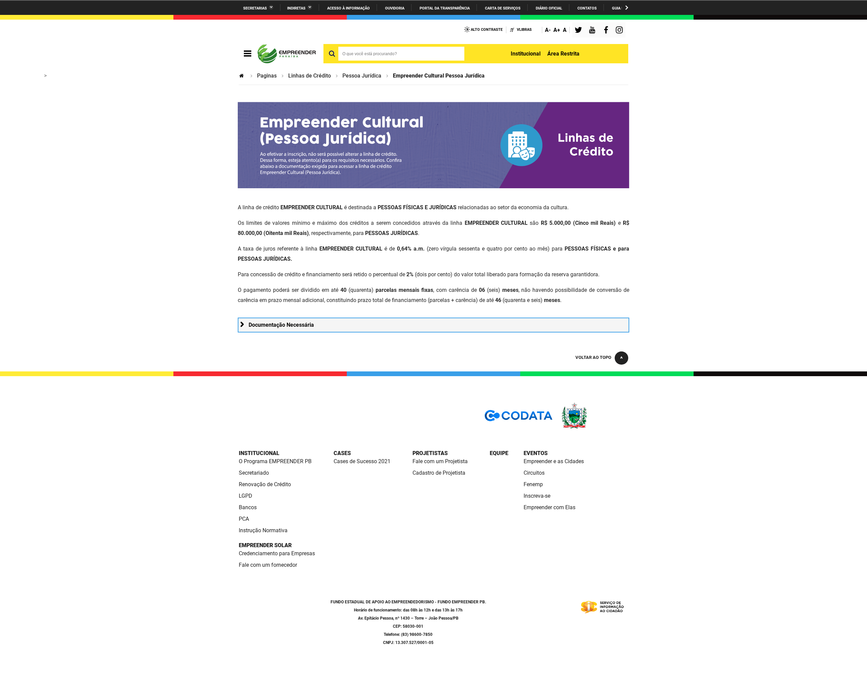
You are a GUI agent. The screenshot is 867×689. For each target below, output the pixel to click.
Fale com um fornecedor (268, 565)
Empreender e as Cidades (554, 461)
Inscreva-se (537, 496)
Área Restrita (563, 53)
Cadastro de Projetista (439, 473)
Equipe (499, 453)
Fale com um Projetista (440, 461)
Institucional (526, 53)
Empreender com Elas (549, 507)
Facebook (607, 30)
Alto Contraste (487, 29)
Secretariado (254, 473)
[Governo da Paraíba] (594, 427)
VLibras (524, 29)
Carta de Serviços (503, 8)
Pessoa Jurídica (361, 75)
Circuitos (534, 473)
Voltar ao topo (593, 357)
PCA (244, 519)
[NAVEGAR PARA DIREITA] (626, 7)
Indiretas (296, 8)
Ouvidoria (394, 8)
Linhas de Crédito (309, 75)
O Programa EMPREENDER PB (275, 461)
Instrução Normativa (263, 530)
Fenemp (533, 484)
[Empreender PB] (286, 53)
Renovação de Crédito (265, 484)
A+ (556, 30)
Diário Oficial (549, 8)
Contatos (587, 8)
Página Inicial (242, 75)
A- (548, 30)
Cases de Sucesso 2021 (362, 461)
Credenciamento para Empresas (277, 553)
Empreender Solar (265, 545)
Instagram (620, 30)
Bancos (248, 507)
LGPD (245, 496)
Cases (342, 453)
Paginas (267, 75)
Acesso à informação (348, 8)
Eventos (536, 453)
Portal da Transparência (445, 8)
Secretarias (255, 8)
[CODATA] (518, 418)
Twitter (579, 30)
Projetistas (430, 453)
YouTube (592, 30)
